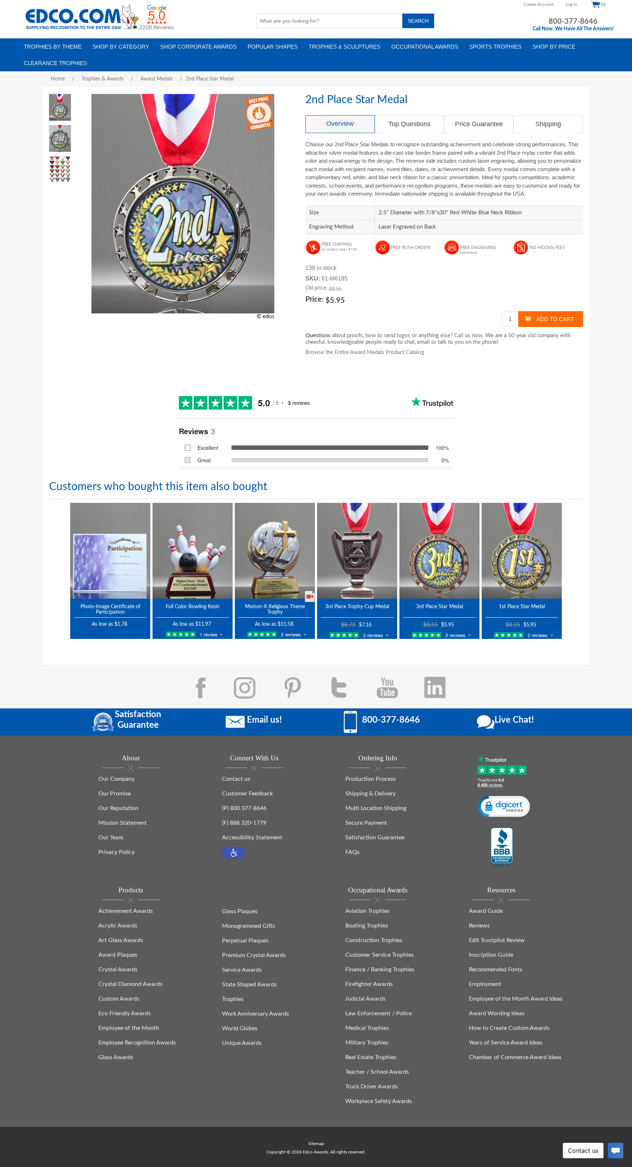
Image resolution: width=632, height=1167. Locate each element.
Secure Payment (366, 823)
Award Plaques (117, 955)
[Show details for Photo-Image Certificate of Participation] (110, 551)
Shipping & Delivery (370, 794)
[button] (234, 853)
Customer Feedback (247, 794)
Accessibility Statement (252, 837)
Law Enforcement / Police (378, 1013)
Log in (571, 4)
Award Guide (486, 911)
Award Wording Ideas (496, 1013)
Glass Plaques (239, 911)
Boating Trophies (366, 926)
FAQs (352, 852)
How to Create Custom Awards (509, 1028)
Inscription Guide (491, 955)
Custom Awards (118, 999)
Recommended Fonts (495, 969)
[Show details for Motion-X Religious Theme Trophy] (275, 551)
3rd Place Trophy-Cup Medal (357, 606)
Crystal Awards (118, 969)
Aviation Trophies (367, 911)
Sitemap (316, 1143)
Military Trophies (366, 1043)
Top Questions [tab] (409, 124)
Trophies (233, 999)
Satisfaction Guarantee (375, 837)
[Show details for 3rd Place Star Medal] (439, 551)
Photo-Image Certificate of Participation (110, 609)
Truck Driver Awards (371, 1086)
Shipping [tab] (548, 124)
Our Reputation (118, 808)
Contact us (236, 779)
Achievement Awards (125, 911)
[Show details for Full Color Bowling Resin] (193, 551)
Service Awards (242, 970)
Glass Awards (115, 1057)
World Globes (239, 1028)
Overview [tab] (340, 123)
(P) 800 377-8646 (244, 808)
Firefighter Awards (369, 984)
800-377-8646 (573, 21)
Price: (314, 299)
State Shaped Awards (249, 984)
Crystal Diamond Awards (130, 984)
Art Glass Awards (120, 940)
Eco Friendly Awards (124, 1013)
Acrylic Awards (117, 926)
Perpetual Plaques (245, 941)
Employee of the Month (128, 1028)
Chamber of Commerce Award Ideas (515, 1057)
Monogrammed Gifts (248, 926)
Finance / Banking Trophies (379, 969)
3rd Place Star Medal (439, 606)
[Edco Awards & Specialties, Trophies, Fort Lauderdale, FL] (502, 848)
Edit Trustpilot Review (497, 940)
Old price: (316, 288)
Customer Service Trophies (379, 955)
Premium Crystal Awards (254, 955)
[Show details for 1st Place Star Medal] (522, 551)
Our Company (116, 779)
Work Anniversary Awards (255, 1014)
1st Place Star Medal (522, 606)
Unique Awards (242, 1043)
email (423, 342)
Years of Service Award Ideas (505, 1043)
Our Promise (114, 794)
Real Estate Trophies (370, 1057)
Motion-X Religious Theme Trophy (275, 609)
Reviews (479, 926)
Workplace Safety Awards (378, 1101)
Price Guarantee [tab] (479, 124)
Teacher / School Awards (377, 1072)
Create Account (539, 4)
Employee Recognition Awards (137, 1043)
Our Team (110, 837)
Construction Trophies (373, 940)
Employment (485, 984)
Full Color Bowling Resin (193, 606)
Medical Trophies (367, 1028)
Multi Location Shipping (375, 808)
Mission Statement (122, 823)
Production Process (370, 779)
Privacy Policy (116, 852)
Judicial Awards (365, 999)
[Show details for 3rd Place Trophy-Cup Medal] (357, 551)
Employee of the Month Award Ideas (516, 999)
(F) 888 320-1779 (244, 823)
